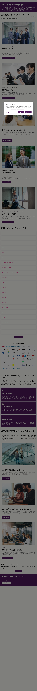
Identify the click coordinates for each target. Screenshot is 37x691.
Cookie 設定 (7, 112)
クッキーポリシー (13, 109)
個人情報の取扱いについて (20, 109)
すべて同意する (28, 112)
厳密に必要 (21, 112)
